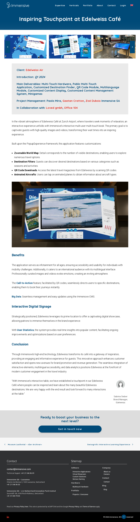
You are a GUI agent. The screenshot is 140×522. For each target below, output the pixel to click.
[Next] (132, 53)
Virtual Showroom (79, 474)
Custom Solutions (79, 477)
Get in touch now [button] (70, 429)
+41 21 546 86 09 (27, 473)
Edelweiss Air (34, 70)
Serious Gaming (79, 479)
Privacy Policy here (21, 507)
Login (123, 5)
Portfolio (87, 5)
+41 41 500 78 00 (13, 496)
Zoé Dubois (93, 100)
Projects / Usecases (80, 494)
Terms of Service (89, 507)
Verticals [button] (74, 5)
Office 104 (71, 107)
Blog (105, 489)
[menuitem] (61, 5)
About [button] (100, 5)
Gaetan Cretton (73, 100)
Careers (107, 474)
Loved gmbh (54, 107)
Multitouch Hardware (80, 487)
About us (107, 472)
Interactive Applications (81, 472)
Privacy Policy (74, 507)
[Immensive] (18, 5)
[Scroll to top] (124, 516)
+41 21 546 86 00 (13, 485)
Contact (111, 5)
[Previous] (7, 53)
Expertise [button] (60, 5)
